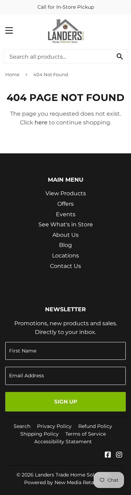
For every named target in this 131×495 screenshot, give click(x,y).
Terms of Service (85, 434)
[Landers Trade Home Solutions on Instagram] (119, 455)
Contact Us (65, 266)
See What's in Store (65, 224)
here (41, 122)
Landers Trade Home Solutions (72, 475)
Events (65, 214)
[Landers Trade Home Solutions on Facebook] (108, 455)
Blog (65, 245)
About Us (65, 235)
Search (22, 426)
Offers (65, 204)
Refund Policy (95, 426)
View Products (65, 193)
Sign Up (65, 401)
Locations (65, 255)
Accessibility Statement (63, 441)
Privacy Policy (54, 426)
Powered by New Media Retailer (63, 482)
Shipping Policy (39, 434)
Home (12, 74)
